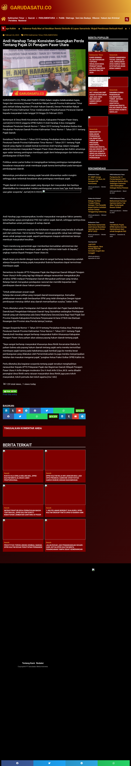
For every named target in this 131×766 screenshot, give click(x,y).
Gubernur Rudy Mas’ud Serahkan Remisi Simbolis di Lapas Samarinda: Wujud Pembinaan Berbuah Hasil (56, 28)
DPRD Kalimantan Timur (33, 35)
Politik (61, 18)
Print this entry (10, 394)
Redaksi (39, 663)
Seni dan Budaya (83, 18)
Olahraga (70, 18)
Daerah (31, 18)
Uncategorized (92, 242)
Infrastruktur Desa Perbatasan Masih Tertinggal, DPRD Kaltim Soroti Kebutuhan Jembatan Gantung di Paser (22, 512)
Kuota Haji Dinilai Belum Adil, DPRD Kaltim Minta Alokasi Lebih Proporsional (20, 478)
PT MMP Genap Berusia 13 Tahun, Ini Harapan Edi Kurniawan (96, 180)
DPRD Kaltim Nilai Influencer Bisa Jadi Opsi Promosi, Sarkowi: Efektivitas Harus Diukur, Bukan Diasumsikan (64, 478)
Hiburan (96, 18)
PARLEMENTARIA (47, 18)
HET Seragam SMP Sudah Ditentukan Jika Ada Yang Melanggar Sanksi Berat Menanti (98, 97)
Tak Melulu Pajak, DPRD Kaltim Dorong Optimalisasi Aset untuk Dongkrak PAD (118, 228)
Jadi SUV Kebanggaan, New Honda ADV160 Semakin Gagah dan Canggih (96, 248)
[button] (127, 19)
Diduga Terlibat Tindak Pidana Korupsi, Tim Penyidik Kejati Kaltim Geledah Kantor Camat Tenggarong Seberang (97, 206)
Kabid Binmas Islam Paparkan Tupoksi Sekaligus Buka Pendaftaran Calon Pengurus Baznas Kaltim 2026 (97, 65)
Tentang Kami (28, 663)
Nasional (22, 20)
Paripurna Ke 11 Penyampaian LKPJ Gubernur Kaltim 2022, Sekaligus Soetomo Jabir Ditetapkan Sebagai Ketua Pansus (119, 182)
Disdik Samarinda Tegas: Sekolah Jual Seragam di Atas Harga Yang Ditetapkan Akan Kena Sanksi (117, 62)
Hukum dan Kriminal (110, 18)
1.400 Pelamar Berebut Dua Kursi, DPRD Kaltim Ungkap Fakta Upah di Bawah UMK (65, 511)
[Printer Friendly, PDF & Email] (10, 391)
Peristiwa (12, 20)
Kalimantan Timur (16, 18)
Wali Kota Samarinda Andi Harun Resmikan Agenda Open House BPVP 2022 (97, 228)
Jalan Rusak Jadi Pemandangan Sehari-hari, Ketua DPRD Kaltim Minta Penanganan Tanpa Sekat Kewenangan (64, 547)
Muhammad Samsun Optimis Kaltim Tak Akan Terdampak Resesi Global (118, 204)
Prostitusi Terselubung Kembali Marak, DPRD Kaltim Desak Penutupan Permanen (23, 546)
